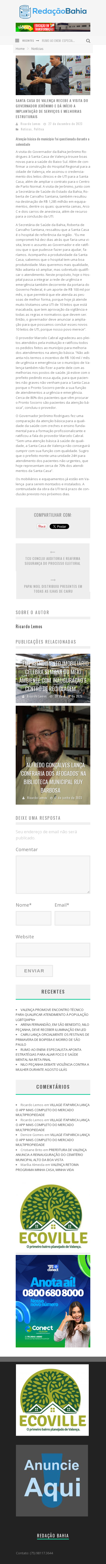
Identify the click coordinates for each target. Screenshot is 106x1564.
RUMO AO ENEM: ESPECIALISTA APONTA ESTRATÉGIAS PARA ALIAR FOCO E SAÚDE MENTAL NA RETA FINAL (48, 1054)
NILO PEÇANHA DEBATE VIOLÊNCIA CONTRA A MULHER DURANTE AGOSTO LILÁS (52, 1067)
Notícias (26, 129)
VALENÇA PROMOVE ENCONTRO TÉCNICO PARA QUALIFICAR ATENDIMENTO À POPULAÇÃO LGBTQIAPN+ (52, 1014)
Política (39, 129)
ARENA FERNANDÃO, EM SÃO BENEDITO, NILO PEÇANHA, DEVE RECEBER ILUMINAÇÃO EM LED (52, 1027)
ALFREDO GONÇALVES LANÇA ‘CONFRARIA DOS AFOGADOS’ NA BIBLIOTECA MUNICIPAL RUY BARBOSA (53, 777)
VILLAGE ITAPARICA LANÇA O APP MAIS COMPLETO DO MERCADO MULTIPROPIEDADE (53, 1109)
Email (62, 905)
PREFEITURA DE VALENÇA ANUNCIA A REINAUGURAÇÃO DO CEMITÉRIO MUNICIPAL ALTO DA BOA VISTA (51, 1154)
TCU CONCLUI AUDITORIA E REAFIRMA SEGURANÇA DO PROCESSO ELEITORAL (53, 561)
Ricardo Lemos (31, 124)
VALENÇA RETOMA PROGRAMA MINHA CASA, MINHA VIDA (47, 1167)
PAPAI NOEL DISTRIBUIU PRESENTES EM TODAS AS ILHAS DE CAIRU (53, 589)
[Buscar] (89, 40)
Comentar (27, 849)
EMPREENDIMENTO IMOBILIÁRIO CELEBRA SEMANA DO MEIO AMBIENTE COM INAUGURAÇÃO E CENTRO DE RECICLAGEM (54, 676)
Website (25, 936)
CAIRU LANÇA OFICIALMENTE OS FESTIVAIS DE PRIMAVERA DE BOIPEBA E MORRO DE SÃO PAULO (52, 1039)
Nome (24, 905)
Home (20, 49)
